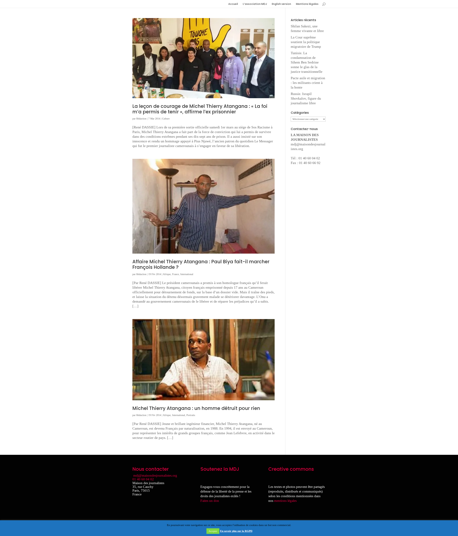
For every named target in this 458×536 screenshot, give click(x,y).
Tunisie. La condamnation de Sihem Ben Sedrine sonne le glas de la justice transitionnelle (306, 62)
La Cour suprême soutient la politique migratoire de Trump (306, 41)
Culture (166, 118)
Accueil (233, 4)
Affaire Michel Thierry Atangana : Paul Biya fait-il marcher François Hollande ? (200, 264)
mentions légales (285, 501)
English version (281, 4)
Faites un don (209, 501)
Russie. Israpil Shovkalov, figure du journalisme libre (306, 98)
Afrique (167, 274)
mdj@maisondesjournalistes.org (155, 475)
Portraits (190, 415)
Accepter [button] (213, 531)
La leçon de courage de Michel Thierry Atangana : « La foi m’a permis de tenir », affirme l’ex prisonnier (199, 109)
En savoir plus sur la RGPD (236, 531)
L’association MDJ (255, 4)
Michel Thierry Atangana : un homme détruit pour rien (196, 408)
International (186, 274)
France (175, 274)
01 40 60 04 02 (143, 479)
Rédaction (141, 118)
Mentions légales (307, 4)
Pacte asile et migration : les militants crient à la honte (308, 82)
